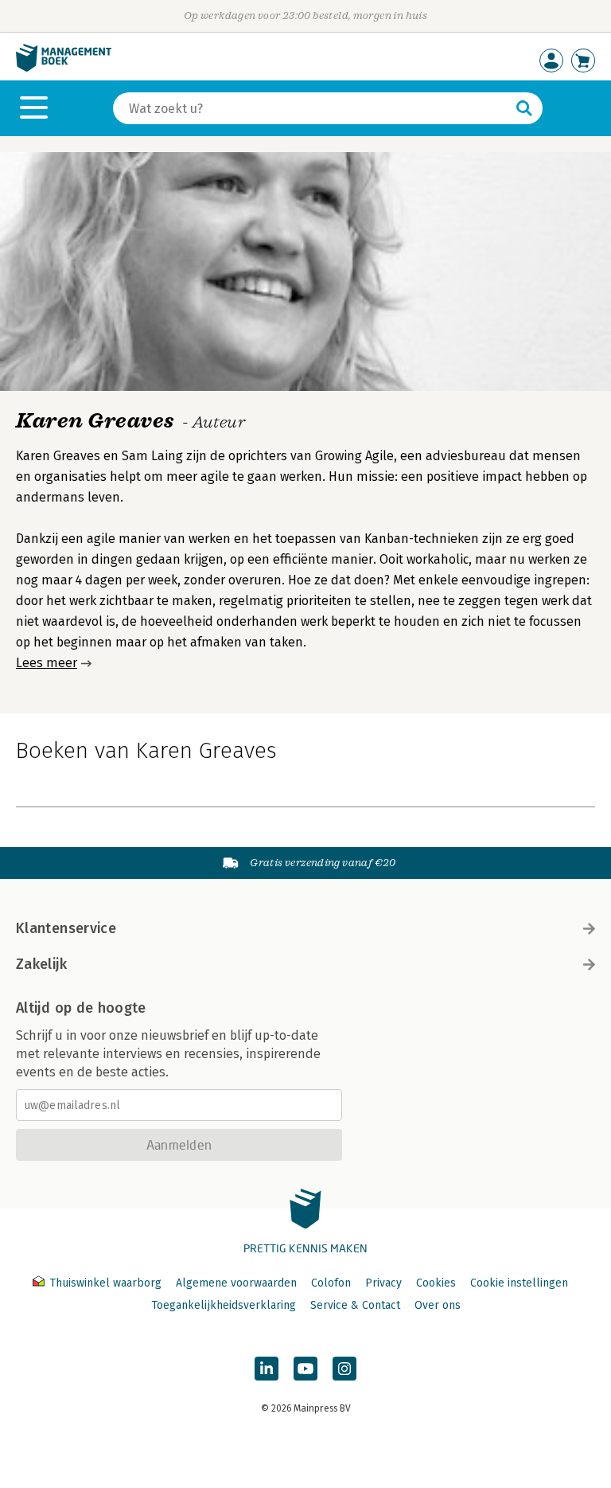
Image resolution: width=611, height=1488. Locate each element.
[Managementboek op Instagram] (344, 1369)
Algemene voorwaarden (236, 1283)
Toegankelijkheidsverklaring (223, 1305)
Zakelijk (41, 964)
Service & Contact (355, 1305)
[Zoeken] (524, 108)
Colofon (331, 1283)
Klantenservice (66, 928)
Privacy (383, 1283)
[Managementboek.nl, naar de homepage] (63, 68)
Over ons (437, 1305)
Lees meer (46, 662)
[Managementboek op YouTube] (305, 1369)
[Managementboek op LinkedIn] (266, 1369)
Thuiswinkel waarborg (105, 1283)
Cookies (436, 1283)
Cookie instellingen (519, 1283)
